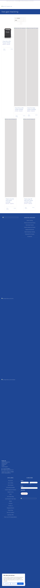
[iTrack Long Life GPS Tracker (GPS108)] (11, 158)
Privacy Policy (10, 510)
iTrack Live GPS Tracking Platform (10, 517)
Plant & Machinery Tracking (30, 231)
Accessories (29, 236)
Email (22, 486)
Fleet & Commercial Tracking (29, 222)
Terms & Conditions (10, 512)
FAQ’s (10, 494)
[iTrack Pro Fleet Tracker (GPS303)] (32, 67)
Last (30, 483)
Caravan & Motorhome (29, 229)
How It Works (10, 482)
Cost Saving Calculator (10, 487)
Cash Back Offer (10, 514)
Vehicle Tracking (30, 220)
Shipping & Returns (10, 507)
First (21, 483)
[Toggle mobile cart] (36, 7)
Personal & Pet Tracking (29, 234)
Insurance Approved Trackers (29, 227)
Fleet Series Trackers (30, 225)
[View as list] (21, 23)
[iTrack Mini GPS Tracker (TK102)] (8, 34)
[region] (13, 580)
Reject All (13, 583)
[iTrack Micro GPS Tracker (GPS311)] (20, 67)
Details (24, 115)
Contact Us (10, 505)
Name (22, 480)
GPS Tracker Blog (10, 496)
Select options (4, 49)
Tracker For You (10, 492)
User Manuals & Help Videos (10, 498)
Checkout (10, 503)
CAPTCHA (23, 490)
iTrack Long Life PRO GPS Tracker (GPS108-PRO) (28, 200)
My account (10, 480)
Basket (10, 501)
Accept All (20, 583)
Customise (7, 583)
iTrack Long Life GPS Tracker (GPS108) (10, 200)
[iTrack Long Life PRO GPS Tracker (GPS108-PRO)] (29, 158)
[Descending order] (25, 18)
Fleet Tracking (10, 485)
